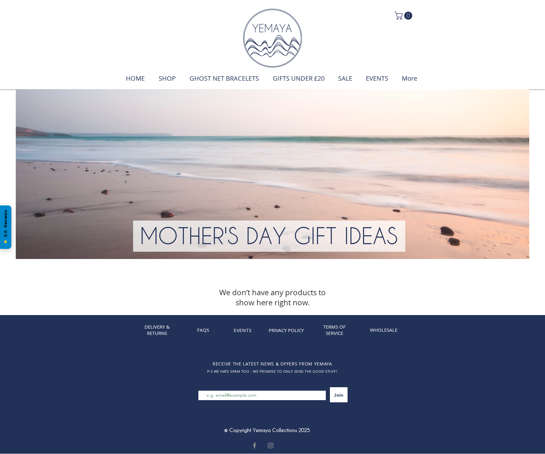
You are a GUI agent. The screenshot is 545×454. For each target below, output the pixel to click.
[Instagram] (270, 445)
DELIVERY (154, 327)
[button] (404, 16)
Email (204, 385)
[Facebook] (254, 445)
